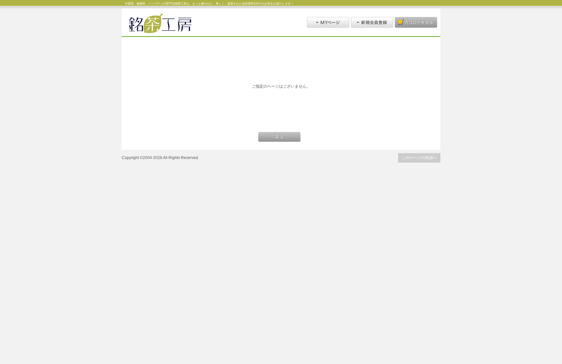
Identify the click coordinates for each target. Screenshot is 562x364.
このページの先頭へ (419, 157)
